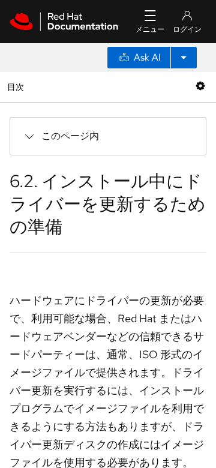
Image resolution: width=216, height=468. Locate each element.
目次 (17, 86)
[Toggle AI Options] (183, 57)
